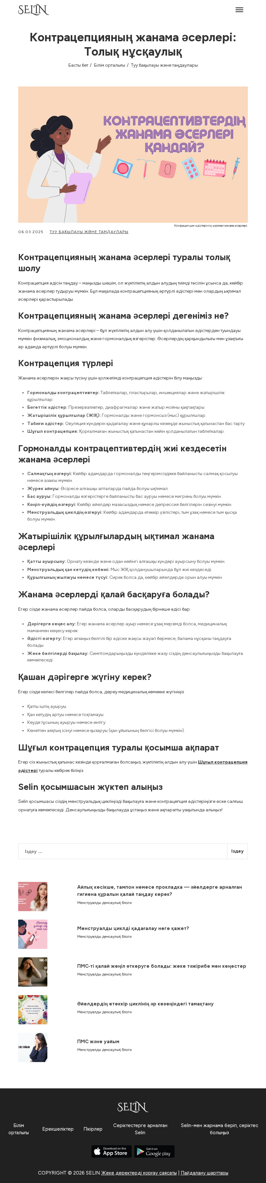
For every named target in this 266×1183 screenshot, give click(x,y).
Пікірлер (93, 1129)
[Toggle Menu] (239, 9)
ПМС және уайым (98, 1041)
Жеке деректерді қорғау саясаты (139, 1173)
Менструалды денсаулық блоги (104, 902)
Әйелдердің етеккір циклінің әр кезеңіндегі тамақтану (145, 1004)
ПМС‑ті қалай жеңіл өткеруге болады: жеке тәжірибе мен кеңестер (161, 966)
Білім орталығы (109, 65)
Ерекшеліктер (58, 1129)
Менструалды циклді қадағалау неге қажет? (133, 928)
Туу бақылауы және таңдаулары (164, 65)
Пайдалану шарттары (204, 1173)
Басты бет (78, 65)
